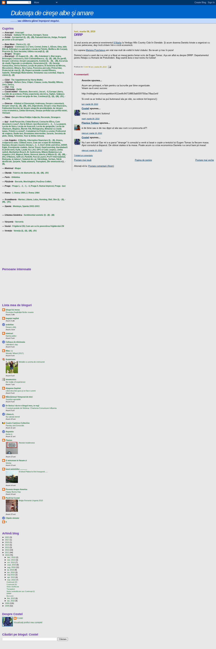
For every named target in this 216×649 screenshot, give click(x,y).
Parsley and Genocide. (15, 426)
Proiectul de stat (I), (11, 70)
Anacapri (19, 32)
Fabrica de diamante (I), (24, 173)
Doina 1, (46, 47)
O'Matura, (11, 157)
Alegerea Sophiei (13, 388)
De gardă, (61, 58)
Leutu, (45, 82)
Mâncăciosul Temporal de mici (19, 397)
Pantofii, (28, 157)
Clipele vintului (12, 518)
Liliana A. (10, 414)
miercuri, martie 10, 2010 (92, 133)
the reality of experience (15, 382)
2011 (7, 552)
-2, (35, 145)
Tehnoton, (18, 136)
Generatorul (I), (40, 63)
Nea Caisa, (27, 68)
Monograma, (38, 129)
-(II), (28, 37)
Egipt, (5, 147)
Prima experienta (31, 94)
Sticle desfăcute (13, 587)
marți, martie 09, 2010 (90, 119)
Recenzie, (45, 117)
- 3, (54, 124)
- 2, (51, 124)
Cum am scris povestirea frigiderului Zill (45, 226)
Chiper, (30, 82)
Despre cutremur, (10, 61)
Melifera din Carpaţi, (58, 49)
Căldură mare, (25, 142)
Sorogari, (37, 35)
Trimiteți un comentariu (83, 155)
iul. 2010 (11, 570)
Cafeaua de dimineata (15, 342)
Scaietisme (10, 359)
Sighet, (52, 94)
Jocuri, (42, 91)
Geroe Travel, (34, 147)
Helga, (54, 37)
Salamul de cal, (29, 159)
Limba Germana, (27, 110)
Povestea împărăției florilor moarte (20, 312)
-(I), (46, 58)
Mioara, (17, 68)
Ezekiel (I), (44, 61)
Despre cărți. (11, 327)
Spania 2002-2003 (30, 206)
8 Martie (118, 42)
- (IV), (8, 202)
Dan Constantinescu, (34, 58)
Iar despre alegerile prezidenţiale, (36, 108)
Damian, (6, 145)
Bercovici (10, 596)
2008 (7, 606)
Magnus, (16, 129)
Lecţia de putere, (36, 65)
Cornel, (37, 47)
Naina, (27, 154)
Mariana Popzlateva (95, 50)
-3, (38, 145)
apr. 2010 (11, 577)
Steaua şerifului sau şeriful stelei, (51, 110)
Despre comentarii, (55, 103)
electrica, (44, 94)
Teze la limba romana (34, 136)
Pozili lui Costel (13, 498)
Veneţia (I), (19, 231)
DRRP (9, 593)
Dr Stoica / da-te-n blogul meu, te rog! (22, 406)
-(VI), (8, 99)
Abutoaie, (23, 91)
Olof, (50, 199)
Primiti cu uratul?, (17, 131)
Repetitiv (10, 432)
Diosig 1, (30, 145)
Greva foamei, (21, 65)
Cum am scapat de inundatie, (47, 142)
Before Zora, (20, 82)
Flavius (9, 440)
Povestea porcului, (42, 68)
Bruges (17, 54)
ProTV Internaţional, (56, 157)
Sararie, (50, 133)
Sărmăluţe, (42, 159)
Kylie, (18, 150)
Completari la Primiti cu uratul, (40, 131)
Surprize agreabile (13, 399)
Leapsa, (52, 150)
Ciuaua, (37, 82)
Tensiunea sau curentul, (45, 73)
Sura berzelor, (20, 51)
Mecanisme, (8, 68)
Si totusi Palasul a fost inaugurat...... (33, 472)
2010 (7, 555)
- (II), (31, 56)
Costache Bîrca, (47, 122)
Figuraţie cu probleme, (22, 63)
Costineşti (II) (12, 584)
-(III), (33, 37)
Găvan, (53, 47)
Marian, (21, 199)
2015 (7, 542)
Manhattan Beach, (17, 152)
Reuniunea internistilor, (35, 133)
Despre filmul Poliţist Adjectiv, (26, 117)
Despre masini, (18, 145)
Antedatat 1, (44, 56)
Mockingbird (29, 181)
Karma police (11, 336)
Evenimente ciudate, (18, 147)
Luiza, (36, 199)
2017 (7, 540)
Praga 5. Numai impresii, (42, 186)
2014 (7, 545)
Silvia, (11, 136)
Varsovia (19, 222)
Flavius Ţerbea (90, 123)
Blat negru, (56, 56)
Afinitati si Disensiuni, (24, 103)
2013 (7, 547)
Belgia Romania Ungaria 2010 (31, 500)
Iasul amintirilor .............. (16, 469)
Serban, (52, 159)
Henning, (43, 199)
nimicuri (9, 333)
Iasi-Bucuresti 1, (41, 124)
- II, (47, 91)
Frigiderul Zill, (18, 226)
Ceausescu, (18, 58)
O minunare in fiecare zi (16, 460)
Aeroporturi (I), (19, 37)
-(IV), (62, 96)
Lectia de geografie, (45, 126)
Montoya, (17, 206)
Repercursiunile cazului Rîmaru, (40, 70)
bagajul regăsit (12, 318)
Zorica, (11, 84)
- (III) (52, 215)
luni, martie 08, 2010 (90, 104)
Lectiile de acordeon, (12, 94)
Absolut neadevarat (27, 443)
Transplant (11, 589)
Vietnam (6, 113)
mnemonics (11, 379)
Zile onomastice (54, 161)
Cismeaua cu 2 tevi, (24, 47)
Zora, (4, 84)
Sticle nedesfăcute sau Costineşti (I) (21, 591)
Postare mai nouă (82, 160)
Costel (85, 108)
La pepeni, (61, 124)
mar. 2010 (11, 580)
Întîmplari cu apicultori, (20, 49)
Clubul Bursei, (32, 122)
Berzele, (19, 181)
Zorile (19, 89)
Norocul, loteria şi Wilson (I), (43, 154)
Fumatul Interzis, (43, 37)
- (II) (48, 215)
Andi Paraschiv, (17, 122)
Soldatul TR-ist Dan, (23, 35)
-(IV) (47, 173)
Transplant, (41, 161)
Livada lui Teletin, (39, 49)
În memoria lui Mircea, (55, 65)
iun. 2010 (11, 572)
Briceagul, (7, 58)
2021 (7, 537)
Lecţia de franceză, (27, 126)
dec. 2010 (11, 557)
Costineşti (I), (44, 96)
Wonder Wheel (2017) (15, 353)
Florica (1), (21, 44)
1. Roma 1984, (19, 193)
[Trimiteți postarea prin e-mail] (109, 67)
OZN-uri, (20, 157)
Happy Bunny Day (13, 492)
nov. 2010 (11, 560)
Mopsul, (19, 154)
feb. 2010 (11, 598)
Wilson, (59, 82)
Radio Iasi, (18, 133)
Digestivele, (37, 106)
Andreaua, (40, 103)
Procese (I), (7, 51)
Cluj (12, 87)
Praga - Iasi (60, 186)
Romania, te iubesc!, (12, 159)
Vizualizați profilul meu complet (28, 622)
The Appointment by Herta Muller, (27, 80)
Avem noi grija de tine (26, 96)
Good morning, (49, 147)
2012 (7, 550)
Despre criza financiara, (55, 106)
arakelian (10, 325)
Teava (45, 35)
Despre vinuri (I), (10, 106)
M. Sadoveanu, (34, 152)
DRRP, (64, 145)
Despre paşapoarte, (29, 61)
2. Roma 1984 (32, 193)
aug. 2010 (11, 567)
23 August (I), (22, 56)
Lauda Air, (26, 150)
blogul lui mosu (13, 310)
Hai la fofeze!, (26, 124)
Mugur (18, 168)
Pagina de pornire (143, 160)
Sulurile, (6, 73)
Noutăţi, (52, 82)
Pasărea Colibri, (44, 181)
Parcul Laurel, (39, 157)
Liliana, (29, 199)
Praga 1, (16, 186)
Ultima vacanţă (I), (36, 51)
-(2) (28, 44)
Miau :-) (9, 351)
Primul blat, (56, 68)
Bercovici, (33, 91)
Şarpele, (17, 161)
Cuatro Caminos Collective (18, 423)
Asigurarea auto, (10, 142)
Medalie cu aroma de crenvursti (32, 362)
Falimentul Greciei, (11, 108)
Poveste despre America (16, 489)
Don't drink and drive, (50, 145)
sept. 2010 (11, 565)
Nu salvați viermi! (13, 417)
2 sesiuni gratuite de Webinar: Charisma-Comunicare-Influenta (31, 408)
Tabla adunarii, (28, 161)
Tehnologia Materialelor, (21, 73)
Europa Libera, (56, 91)
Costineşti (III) (12, 582)
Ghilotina (15, 177)
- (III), (36, 56)
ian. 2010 (11, 601)
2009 (7, 603)
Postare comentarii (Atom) (101, 166)
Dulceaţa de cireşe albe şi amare (52, 13)
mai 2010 (11, 575)
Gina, (59, 47)
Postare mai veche (204, 160)
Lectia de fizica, (9, 126)
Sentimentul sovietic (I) (35, 215)
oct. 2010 (11, 562)
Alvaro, (59, 140)
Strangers (55, 117)
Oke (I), (56, 199)
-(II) (46, 51)
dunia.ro (9, 434)
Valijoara (60, 94)
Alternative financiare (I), (39, 140)
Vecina (8, 463)
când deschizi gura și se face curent (20, 391)
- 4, (28, 186)
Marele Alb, (26, 129)
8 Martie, (22, 140)
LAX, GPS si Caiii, (40, 150)
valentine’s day (12, 344)
